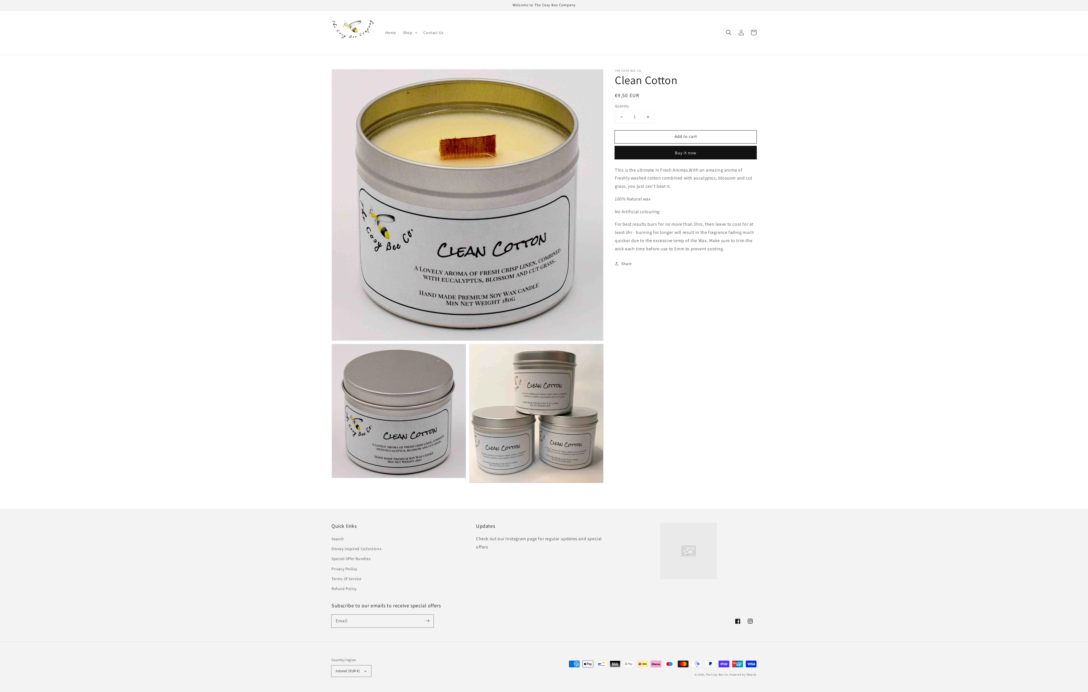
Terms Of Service (347, 578)
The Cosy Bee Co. (717, 674)
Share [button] (626, 263)
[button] (728, 32)
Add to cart (686, 136)
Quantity (622, 106)
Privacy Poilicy (344, 568)
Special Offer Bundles (351, 558)
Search (338, 538)
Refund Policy (344, 588)
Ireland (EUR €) (348, 670)
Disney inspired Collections (356, 548)
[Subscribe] (427, 621)
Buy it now (685, 152)
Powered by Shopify (742, 674)
